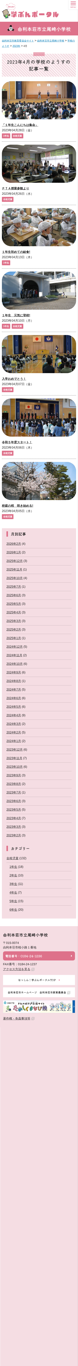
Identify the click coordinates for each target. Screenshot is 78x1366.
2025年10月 (14, 578)
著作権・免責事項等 (16, 1018)
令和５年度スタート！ (17, 442)
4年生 (13, 892)
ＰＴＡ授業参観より (15, 188)
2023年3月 (13, 826)
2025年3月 (13, 621)
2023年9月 (13, 775)
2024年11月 (14, 655)
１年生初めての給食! (16, 251)
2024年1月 (13, 741)
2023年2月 (13, 835)
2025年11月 (14, 569)
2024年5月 (13, 706)
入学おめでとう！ (14, 378)
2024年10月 (14, 663)
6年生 (13, 909)
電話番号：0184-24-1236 (23, 956)
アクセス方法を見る (16, 969)
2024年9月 (13, 672)
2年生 (13, 875)
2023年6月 (13, 801)
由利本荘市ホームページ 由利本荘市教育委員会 (37, 992)
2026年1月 (13, 552)
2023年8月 (13, 784)
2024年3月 (13, 723)
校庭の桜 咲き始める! (17, 505)
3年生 (13, 884)
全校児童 (17, 136)
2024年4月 (13, 715)
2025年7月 (13, 586)
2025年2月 (13, 629)
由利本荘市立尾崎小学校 (44, 29)
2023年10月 (14, 766)
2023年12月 (14, 749)
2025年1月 (13, 638)
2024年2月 (13, 732)
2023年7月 (13, 792)
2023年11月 (14, 758)
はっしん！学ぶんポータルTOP (37, 980)
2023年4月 (13, 818)
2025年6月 (13, 595)
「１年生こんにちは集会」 (20, 125)
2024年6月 (13, 698)
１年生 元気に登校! (16, 315)
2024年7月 (13, 689)
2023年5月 (13, 809)
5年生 (13, 901)
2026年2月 (13, 543)
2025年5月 (13, 603)
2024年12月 (14, 646)
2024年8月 (13, 681)
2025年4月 (13, 612)
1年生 (6, 136)
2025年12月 (14, 561)
